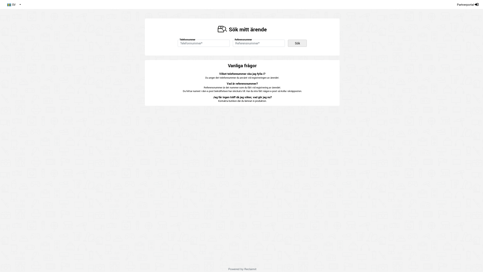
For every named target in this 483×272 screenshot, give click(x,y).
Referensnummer (243, 39)
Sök (297, 43)
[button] (14, 5)
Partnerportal (466, 4)
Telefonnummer (187, 39)
